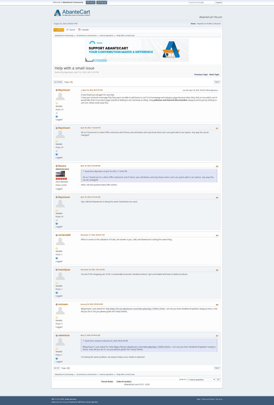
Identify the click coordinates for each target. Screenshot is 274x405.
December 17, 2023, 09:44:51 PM (93, 235)
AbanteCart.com (131, 384)
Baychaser (64, 90)
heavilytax (64, 269)
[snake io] (57, 292)
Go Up (56, 368)
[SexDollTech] (57, 358)
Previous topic (201, 74)
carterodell (64, 234)
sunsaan (63, 304)
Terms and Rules (208, 399)
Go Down (58, 82)
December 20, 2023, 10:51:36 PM (93, 269)
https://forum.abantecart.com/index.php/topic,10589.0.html (137, 308)
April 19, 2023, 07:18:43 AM (90, 197)
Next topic (214, 74)
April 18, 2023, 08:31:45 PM (93, 90)
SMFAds (54, 402)
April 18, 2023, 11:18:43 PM (90, 128)
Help (198, 399)
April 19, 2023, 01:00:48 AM (90, 166)
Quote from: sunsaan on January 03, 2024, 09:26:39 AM (106, 341)
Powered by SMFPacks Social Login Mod (83, 402)
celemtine (63, 335)
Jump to (183, 379)
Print (217, 82)
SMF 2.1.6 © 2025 (57, 399)
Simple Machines (70, 399)
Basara (62, 165)
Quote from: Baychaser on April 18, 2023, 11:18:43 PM (106, 171)
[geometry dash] (57, 257)
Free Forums (64, 402)
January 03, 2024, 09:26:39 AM (92, 304)
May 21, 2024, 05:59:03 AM (90, 335)
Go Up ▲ (219, 399)
